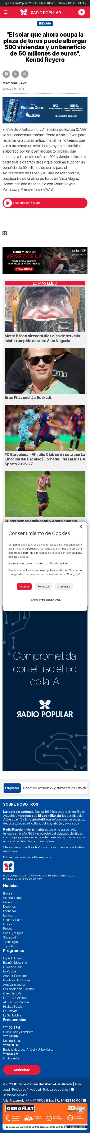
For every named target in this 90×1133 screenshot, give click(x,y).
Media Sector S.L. (51, 599)
